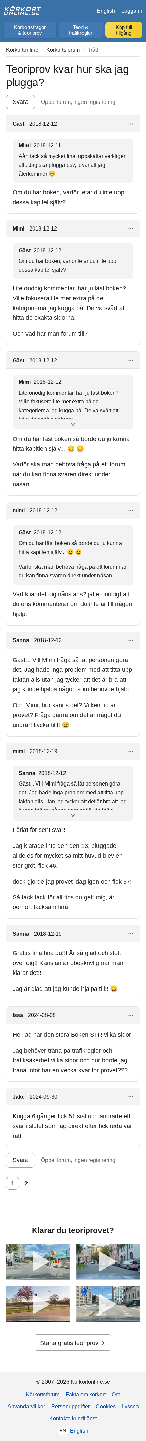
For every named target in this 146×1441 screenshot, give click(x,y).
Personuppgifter (70, 1406)
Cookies (106, 1406)
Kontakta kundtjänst (73, 1418)
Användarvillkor (26, 1406)
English (106, 10)
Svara (21, 101)
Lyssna (130, 1406)
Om (116, 1394)
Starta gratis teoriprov (69, 1343)
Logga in (131, 10)
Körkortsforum (42, 1394)
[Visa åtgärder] (131, 124)
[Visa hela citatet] (73, 424)
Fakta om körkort (86, 1394)
